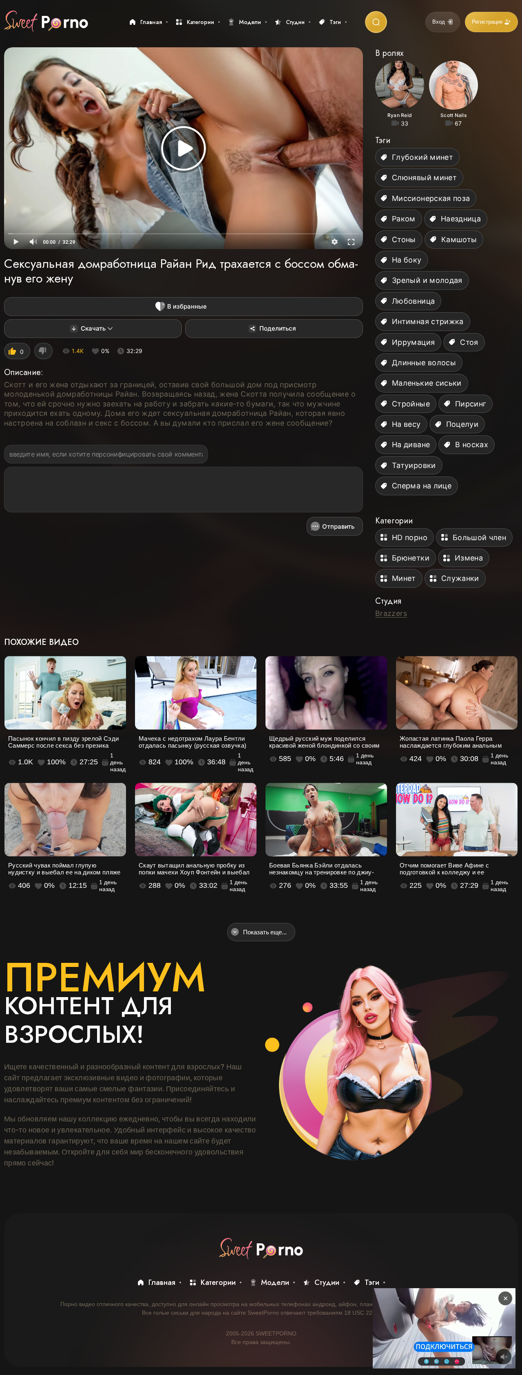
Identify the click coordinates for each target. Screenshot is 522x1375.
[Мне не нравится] (43, 351)
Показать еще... (265, 932)
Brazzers (391, 613)
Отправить (338, 526)
